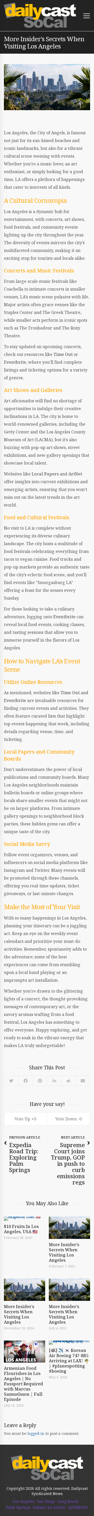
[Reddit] (68, 1081)
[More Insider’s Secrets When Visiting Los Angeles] (69, 1228)
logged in (35, 1433)
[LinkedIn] (54, 1081)
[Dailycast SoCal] (40, 15)
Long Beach (68, 1501)
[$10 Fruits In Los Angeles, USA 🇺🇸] (24, 1219)
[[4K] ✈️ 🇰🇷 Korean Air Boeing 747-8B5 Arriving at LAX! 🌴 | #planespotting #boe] (69, 1342)
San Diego (46, 1501)
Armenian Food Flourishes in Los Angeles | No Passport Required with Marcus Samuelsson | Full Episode (23, 1383)
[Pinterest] (40, 1081)
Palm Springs (18, 1507)
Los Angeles (23, 1501)
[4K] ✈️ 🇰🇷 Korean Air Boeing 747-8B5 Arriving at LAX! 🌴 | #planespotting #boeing (69, 1360)
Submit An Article (49, 1507)
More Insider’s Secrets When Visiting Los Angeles (64, 1252)
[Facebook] (25, 1081)
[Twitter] (11, 1081)
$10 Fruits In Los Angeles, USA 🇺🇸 (21, 1229)
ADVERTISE (78, 1507)
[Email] (82, 1081)
